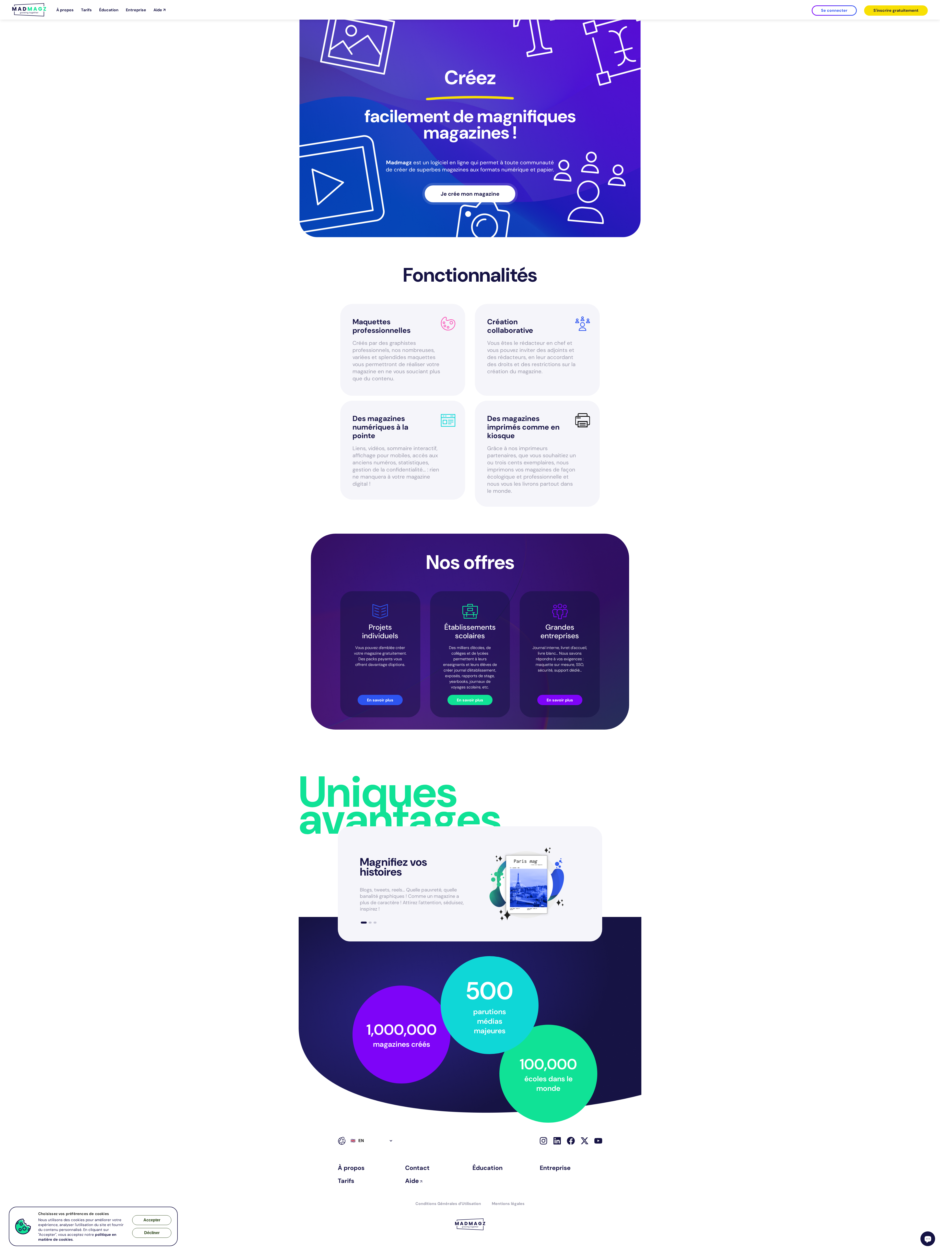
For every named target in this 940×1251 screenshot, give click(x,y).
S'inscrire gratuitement (895, 10)
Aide (412, 1181)
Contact (417, 1168)
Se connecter (834, 10)
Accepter (151, 1220)
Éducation (108, 9)
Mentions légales (508, 1203)
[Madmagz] (29, 15)
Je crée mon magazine (470, 193)
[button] (364, 923)
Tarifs (86, 9)
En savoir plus (380, 700)
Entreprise (136, 9)
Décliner (152, 1233)
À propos (65, 9)
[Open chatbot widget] (927, 1238)
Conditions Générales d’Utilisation (448, 1203)
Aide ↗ (159, 9)
